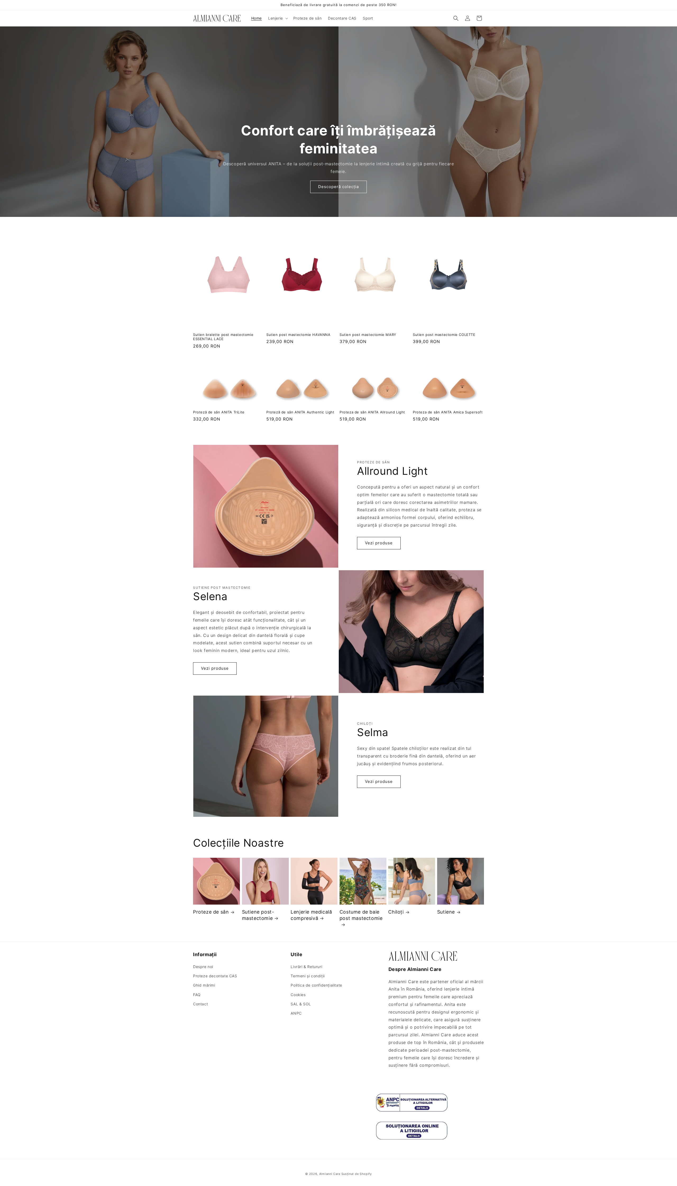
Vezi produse (379, 542)
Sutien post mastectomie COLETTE (444, 334)
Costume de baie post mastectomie (361, 915)
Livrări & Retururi (306, 966)
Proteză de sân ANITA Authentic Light (300, 412)
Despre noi (203, 966)
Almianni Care (329, 1174)
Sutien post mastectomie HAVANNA (298, 334)
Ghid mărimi (204, 985)
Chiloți (396, 912)
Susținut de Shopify (356, 1174)
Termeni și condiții (307, 976)
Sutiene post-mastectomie (258, 915)
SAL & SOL (301, 1004)
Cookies (298, 994)
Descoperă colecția (338, 186)
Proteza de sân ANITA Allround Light (372, 412)
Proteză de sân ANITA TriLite (219, 412)
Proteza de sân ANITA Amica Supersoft (448, 412)
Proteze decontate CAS (215, 976)
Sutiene (446, 912)
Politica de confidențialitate (316, 985)
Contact (200, 1004)
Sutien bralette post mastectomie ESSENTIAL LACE (223, 336)
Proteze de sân (211, 912)
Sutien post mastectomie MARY (368, 334)
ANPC (296, 1013)
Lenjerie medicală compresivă (311, 915)
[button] (277, 18)
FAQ (197, 994)
